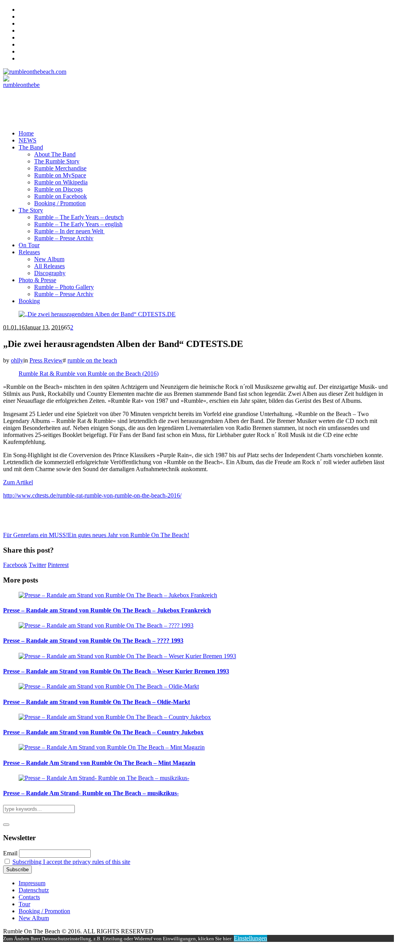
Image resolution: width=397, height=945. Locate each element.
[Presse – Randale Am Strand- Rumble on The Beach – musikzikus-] (104, 778)
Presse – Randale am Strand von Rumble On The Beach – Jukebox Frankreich (107, 610)
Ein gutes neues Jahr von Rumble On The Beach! (128, 535)
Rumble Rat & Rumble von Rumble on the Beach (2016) (89, 373)
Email (10, 853)
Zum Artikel (18, 482)
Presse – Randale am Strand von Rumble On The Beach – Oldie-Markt (96, 702)
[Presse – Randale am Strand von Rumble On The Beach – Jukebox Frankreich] (118, 595)
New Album (34, 918)
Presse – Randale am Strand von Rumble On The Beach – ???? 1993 (93, 640)
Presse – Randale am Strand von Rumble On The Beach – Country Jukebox (103, 732)
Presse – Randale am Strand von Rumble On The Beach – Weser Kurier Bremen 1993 (116, 671)
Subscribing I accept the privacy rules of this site (71, 861)
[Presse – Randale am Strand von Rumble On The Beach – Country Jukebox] (115, 717)
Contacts (29, 897)
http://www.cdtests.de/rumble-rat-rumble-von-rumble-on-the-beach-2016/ (92, 495)
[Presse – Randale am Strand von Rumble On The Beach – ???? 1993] (106, 625)
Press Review (46, 360)
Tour (24, 904)
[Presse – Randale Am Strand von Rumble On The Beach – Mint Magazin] (112, 747)
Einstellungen (250, 938)
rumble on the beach (92, 360)
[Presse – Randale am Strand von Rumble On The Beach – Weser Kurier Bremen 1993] (127, 656)
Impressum (32, 883)
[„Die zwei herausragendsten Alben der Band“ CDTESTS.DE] (97, 314)
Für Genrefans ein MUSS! (35, 535)
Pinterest (58, 565)
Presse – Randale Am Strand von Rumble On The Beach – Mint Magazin (99, 762)
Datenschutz (34, 890)
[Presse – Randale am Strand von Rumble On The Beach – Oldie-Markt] (109, 686)
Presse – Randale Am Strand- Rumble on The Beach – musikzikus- (91, 793)
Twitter (37, 565)
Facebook (15, 565)
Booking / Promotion (44, 911)
